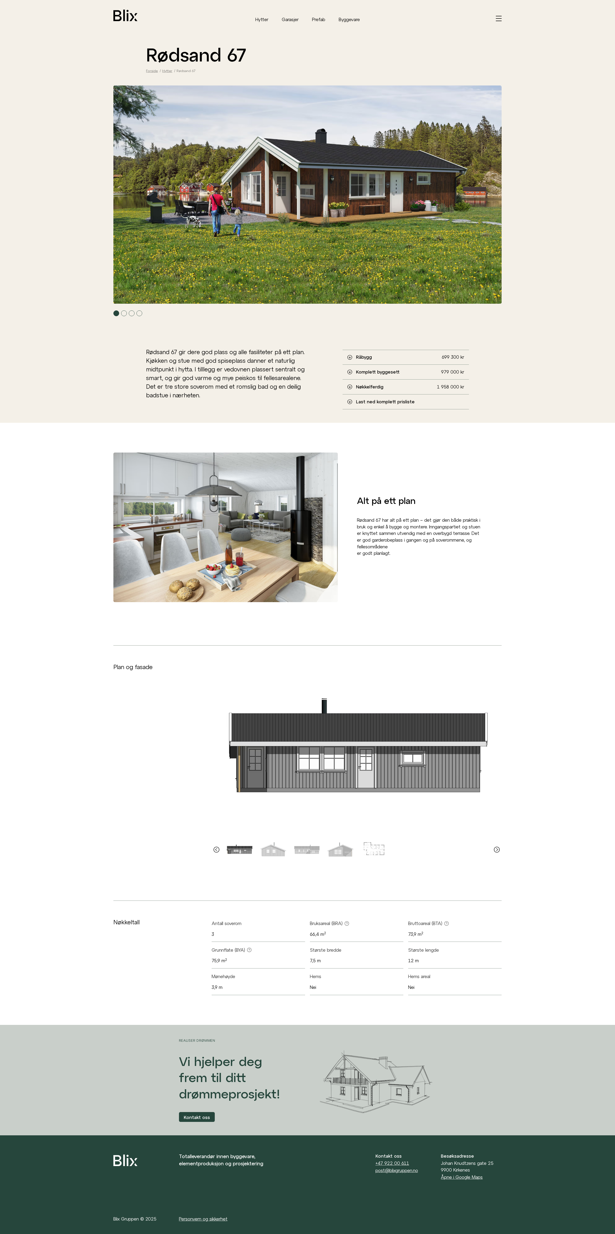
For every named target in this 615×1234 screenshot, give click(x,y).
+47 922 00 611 (392, 1163)
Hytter (261, 19)
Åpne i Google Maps (462, 1177)
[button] (116, 313)
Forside (152, 70)
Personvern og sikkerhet (203, 1219)
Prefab (318, 19)
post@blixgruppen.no (396, 1170)
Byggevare (349, 19)
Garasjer (290, 19)
